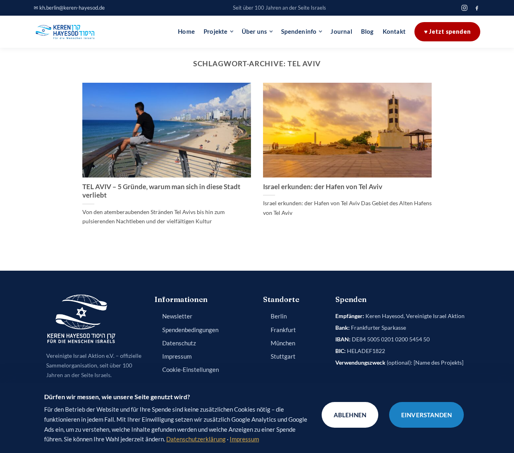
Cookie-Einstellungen (190, 369)
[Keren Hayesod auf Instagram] (464, 7)
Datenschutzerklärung (196, 439)
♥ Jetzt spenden (447, 31)
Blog (367, 31)
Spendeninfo (298, 31)
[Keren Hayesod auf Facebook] (476, 7)
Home (186, 31)
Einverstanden (426, 414)
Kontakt (394, 31)
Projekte (216, 31)
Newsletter (177, 316)
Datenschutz (179, 343)
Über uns (254, 31)
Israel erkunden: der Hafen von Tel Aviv (322, 187)
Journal (341, 31)
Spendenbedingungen (190, 329)
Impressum (177, 356)
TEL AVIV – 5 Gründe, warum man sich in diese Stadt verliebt (161, 191)
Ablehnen (350, 414)
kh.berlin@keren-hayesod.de (72, 7)
